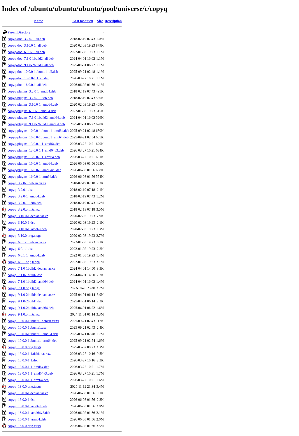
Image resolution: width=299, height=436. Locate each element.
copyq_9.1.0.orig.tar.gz (24, 314)
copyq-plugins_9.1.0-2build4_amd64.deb (36, 124)
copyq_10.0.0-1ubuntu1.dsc (27, 327)
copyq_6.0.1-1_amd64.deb (26, 255)
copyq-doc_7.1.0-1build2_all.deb (31, 58)
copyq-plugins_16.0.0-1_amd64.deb (33, 163)
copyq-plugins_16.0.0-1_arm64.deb (32, 176)
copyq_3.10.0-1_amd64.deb (27, 229)
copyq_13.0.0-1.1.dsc (23, 360)
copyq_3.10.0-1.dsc (21, 222)
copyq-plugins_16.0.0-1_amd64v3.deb (34, 170)
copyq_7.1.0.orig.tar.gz (24, 288)
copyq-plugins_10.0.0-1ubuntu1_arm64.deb (38, 137)
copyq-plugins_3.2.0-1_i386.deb (30, 98)
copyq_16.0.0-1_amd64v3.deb (29, 413)
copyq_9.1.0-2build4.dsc (25, 301)
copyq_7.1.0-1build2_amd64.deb (31, 281)
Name (38, 21)
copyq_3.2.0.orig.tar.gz (24, 209)
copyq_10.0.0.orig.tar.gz (24, 347)
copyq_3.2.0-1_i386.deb (25, 203)
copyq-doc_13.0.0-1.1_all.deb (28, 78)
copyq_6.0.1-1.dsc (20, 249)
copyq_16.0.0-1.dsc (21, 399)
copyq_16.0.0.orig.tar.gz (24, 426)
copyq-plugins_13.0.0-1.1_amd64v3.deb (36, 150)
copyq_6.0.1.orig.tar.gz (24, 262)
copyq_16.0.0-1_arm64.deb (27, 419)
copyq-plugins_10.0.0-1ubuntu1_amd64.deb (38, 131)
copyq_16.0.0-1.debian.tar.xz (28, 393)
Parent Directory (19, 32)
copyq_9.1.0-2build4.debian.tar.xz (31, 294)
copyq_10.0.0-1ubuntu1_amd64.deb (33, 334)
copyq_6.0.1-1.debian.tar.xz (27, 242)
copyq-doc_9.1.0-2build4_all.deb (31, 65)
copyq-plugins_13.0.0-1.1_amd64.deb (34, 144)
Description (113, 21)
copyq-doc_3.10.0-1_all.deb (27, 45)
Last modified (82, 21)
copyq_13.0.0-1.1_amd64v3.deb (30, 373)
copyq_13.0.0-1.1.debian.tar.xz (29, 354)
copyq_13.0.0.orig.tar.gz (24, 386)
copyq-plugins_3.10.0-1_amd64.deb (33, 104)
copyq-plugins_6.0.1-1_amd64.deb (32, 111)
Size (100, 21)
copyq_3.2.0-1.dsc (20, 190)
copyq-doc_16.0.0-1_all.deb (27, 85)
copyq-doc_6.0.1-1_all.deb (26, 52)
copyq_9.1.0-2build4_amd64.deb (31, 308)
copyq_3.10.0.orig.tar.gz (24, 235)
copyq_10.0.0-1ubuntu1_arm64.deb (32, 340)
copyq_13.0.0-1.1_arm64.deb (28, 380)
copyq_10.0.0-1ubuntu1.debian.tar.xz (33, 321)
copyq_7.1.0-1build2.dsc (25, 275)
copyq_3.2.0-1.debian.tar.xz (27, 183)
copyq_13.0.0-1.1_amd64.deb (28, 367)
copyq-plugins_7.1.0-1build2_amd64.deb (36, 117)
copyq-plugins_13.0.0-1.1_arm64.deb (34, 157)
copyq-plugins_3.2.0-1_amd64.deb (32, 91)
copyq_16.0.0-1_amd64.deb (27, 406)
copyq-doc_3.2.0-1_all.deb (26, 39)
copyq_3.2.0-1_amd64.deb (26, 196)
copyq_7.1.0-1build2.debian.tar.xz (31, 268)
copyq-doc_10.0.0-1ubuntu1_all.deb (33, 71)
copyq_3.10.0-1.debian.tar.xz (28, 216)
